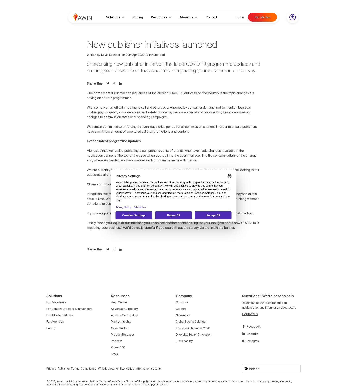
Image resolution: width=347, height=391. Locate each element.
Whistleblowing (108, 368)
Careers (181, 308)
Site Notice (127, 368)
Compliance (88, 368)
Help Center (119, 302)
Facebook (254, 326)
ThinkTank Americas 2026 (193, 328)
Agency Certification (124, 315)
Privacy (51, 368)
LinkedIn (252, 333)
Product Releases (123, 334)
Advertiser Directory (124, 308)
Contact (211, 17)
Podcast (116, 341)
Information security (149, 368)
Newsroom (183, 315)
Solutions (113, 17)
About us (186, 17)
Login (240, 17)
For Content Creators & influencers (69, 308)
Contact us (250, 314)
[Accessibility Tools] (293, 17)
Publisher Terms (68, 368)
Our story (182, 302)
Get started (262, 17)
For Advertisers (56, 302)
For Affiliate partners (59, 315)
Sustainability (184, 341)
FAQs (114, 353)
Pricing (138, 17)
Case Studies (120, 328)
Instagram (253, 341)
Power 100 (118, 347)
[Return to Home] (82, 17)
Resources (159, 17)
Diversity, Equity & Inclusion (193, 334)
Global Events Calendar (191, 321)
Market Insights (121, 321)
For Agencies (55, 321)
